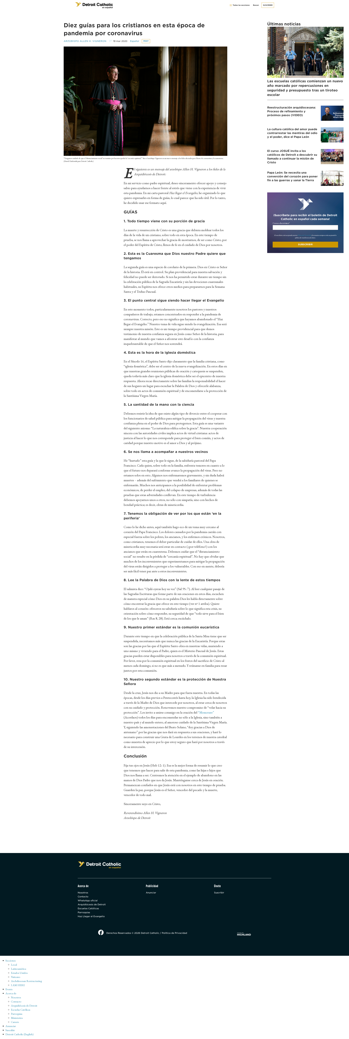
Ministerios (17, 1018)
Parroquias (84, 912)
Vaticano (15, 977)
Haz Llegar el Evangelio (91, 916)
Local (14, 964)
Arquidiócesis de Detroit (92, 904)
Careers (15, 1022)
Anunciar (151, 892)
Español (134, 41)
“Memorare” (206, 712)
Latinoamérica (18, 968)
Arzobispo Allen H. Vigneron (85, 41)
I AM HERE (18, 985)
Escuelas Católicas (88, 908)
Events (9, 989)
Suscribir (268, 5)
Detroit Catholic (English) (19, 1034)
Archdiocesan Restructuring (26, 981)
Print (146, 41)
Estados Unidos (19, 973)
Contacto (83, 896)
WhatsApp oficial (88, 900)
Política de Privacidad (304, 235)
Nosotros (83, 892)
